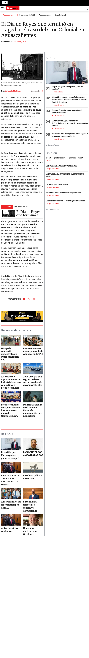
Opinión (50, 161)
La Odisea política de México (32, 477)
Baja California (53, 169)
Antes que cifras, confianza (9, 529)
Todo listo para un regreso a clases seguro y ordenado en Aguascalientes (70, 135)
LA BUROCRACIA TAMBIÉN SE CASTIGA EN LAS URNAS (10, 480)
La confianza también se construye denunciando (30, 506)
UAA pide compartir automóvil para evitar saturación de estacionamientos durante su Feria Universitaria (69, 99)
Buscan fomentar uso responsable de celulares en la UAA (67, 111)
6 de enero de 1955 (27, 15)
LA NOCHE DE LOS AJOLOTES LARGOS (33, 454)
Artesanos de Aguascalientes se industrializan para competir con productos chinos (70, 123)
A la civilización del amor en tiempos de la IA (11, 504)
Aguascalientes (9, 15)
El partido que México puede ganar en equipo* (10, 455)
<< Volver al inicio (52, 145)
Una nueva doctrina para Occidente (30, 531)
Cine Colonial (60, 15)
